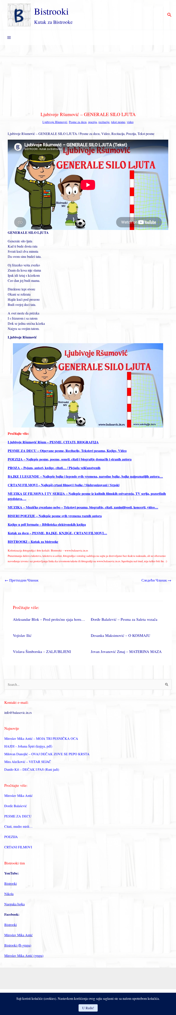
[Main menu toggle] (9, 37)
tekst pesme (118, 122)
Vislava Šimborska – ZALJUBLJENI (42, 651)
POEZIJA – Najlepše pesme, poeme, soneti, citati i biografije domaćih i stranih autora (70, 459)
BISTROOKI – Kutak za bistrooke (33, 541)
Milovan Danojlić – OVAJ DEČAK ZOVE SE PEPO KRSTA (47, 754)
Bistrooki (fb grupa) (17, 945)
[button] (169, 15)
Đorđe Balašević (15, 806)
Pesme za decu (77, 122)
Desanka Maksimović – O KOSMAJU (120, 635)
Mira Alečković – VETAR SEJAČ (27, 761)
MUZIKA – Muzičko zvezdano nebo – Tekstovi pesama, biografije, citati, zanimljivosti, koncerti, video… (83, 507)
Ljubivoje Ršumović (54, 122)
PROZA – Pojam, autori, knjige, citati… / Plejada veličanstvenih (54, 467)
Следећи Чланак (156, 580)
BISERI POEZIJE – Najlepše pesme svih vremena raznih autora (55, 515)
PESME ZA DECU (18, 816)
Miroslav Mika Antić (18, 795)
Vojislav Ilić (22, 635)
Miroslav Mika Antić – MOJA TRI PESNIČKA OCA (41, 738)
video (130, 122)
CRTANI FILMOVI (18, 847)
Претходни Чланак (21, 580)
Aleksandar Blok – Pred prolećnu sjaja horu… (49, 619)
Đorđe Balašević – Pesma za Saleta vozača (124, 619)
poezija (92, 122)
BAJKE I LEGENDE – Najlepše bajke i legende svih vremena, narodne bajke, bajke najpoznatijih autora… (85, 476)
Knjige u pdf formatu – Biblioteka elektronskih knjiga (47, 524)
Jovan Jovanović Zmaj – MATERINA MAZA (126, 651)
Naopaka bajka (14, 904)
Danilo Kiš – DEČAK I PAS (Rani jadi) (31, 769)
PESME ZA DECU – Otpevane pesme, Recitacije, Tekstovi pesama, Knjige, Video (67, 450)
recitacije (104, 122)
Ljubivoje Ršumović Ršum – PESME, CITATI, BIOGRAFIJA (53, 442)
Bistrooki (51, 11)
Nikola (9, 893)
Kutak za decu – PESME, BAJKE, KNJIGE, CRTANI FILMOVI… (57, 532)
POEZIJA (11, 836)
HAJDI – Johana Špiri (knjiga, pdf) (28, 746)
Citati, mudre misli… (18, 826)
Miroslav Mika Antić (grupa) (23, 955)
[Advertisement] (88, 77)
